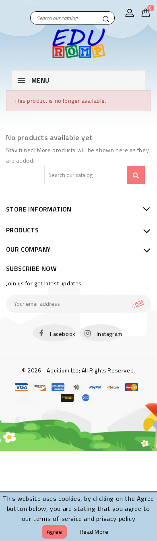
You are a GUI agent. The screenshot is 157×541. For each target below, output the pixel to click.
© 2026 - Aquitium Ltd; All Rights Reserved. (78, 370)
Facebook (63, 333)
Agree (54, 531)
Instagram (109, 333)
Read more (94, 531)
